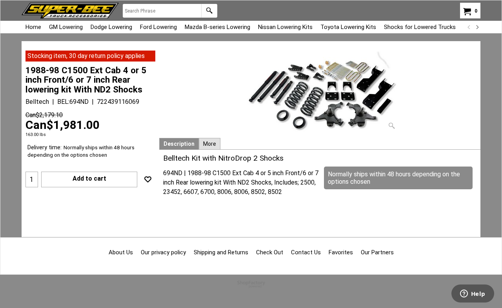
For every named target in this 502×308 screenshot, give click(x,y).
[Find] (209, 11)
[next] (476, 27)
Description (179, 144)
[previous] (469, 27)
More (209, 144)
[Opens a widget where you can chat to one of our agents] (472, 294)
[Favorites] (147, 179)
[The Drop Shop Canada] (70, 10)
